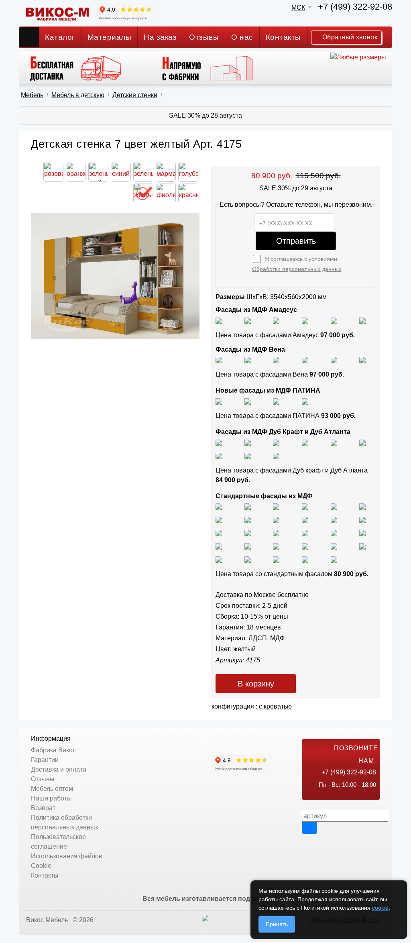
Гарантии (45, 759)
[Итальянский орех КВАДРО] (247, 532)
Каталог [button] (60, 37)
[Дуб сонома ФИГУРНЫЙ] (362, 519)
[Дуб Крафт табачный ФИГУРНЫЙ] (219, 442)
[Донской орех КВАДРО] (305, 532)
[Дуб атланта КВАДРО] (247, 455)
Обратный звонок (348, 37)
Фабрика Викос (53, 750)
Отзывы (204, 37)
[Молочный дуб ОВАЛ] (362, 545)
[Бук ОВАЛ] (276, 519)
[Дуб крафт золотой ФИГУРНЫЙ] (362, 442)
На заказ (160, 37)
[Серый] (334, 320)
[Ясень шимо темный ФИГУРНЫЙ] (362, 506)
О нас (242, 37)
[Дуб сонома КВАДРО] (305, 519)
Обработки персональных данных (297, 269)
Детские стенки (134, 95)
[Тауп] (362, 320)
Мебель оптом (52, 788)
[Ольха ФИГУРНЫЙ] (276, 545)
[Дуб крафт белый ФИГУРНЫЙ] (305, 442)
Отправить (296, 240)
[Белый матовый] (247, 320)
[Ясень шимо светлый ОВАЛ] (247, 506)
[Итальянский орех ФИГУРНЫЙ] (219, 532)
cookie (380, 907)
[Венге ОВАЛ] (276, 559)
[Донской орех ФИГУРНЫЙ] (362, 532)
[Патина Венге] (247, 400)
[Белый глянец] (219, 320)
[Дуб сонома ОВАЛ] (334, 519)
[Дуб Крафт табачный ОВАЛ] (247, 442)
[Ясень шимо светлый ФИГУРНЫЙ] (276, 506)
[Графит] (305, 320)
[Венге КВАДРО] (247, 559)
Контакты (283, 37)
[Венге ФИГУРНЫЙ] (219, 559)
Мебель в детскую (77, 95)
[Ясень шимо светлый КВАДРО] (219, 506)
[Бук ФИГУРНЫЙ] (219, 519)
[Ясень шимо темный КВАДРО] (305, 506)
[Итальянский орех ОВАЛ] (276, 532)
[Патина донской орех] (305, 400)
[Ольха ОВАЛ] (247, 545)
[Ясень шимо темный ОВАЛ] (334, 506)
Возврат (43, 808)
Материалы (109, 37)
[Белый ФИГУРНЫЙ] (334, 559)
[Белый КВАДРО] (305, 559)
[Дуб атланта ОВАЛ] (276, 455)
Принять (277, 924)
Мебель (32, 95)
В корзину (256, 683)
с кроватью (275, 706)
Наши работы (51, 798)
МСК (298, 7)
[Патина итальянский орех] (276, 400)
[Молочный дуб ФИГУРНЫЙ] (305, 545)
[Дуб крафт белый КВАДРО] (276, 442)
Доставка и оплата (58, 769)
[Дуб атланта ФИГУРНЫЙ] (219, 455)
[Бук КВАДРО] (247, 519)
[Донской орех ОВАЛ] (334, 532)
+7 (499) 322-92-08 (355, 7)
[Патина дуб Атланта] (219, 400)
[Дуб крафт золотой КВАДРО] (334, 442)
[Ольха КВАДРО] (219, 545)
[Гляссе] (276, 320)
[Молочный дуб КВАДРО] (334, 545)
